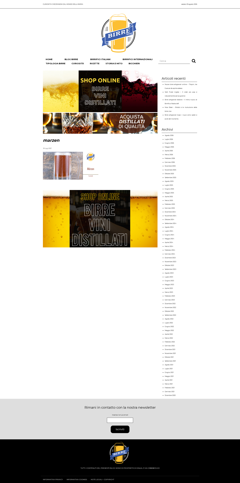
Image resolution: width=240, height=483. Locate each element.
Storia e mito (114, 63)
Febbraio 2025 (170, 204)
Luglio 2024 (169, 231)
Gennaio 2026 (170, 162)
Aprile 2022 (169, 334)
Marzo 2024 (169, 246)
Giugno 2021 (169, 372)
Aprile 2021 (168, 380)
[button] (193, 60)
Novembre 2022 (170, 307)
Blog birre (71, 59)
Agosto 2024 (169, 227)
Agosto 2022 (169, 319)
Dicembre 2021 (170, 349)
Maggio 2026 (169, 147)
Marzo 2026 (169, 155)
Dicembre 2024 (170, 212)
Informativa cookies (77, 479)
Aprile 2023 (169, 288)
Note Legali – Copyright (102, 479)
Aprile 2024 (169, 242)
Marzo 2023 (169, 292)
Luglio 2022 (169, 323)
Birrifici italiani (100, 59)
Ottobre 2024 (169, 219)
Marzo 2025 (169, 200)
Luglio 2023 (169, 277)
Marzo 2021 (169, 384)
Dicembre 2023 (170, 258)
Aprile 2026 (169, 151)
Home (49, 59)
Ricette (94, 63)
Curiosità (78, 63)
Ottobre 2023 (169, 265)
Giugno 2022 (169, 326)
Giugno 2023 (169, 281)
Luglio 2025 (169, 185)
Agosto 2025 (169, 181)
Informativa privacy (53, 479)
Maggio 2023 (169, 284)
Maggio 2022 (169, 330)
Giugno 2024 (169, 235)
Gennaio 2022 (170, 346)
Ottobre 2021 (169, 357)
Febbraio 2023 (170, 296)
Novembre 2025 (170, 170)
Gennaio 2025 (170, 208)
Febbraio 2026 (170, 158)
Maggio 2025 (169, 193)
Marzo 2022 (169, 338)
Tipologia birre (55, 63)
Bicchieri (134, 63)
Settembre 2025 (170, 177)
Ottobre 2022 (169, 311)
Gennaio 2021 (169, 392)
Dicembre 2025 (170, 166)
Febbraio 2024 (170, 250)
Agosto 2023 (169, 273)
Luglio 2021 (169, 369)
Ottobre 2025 (169, 174)
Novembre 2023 (170, 262)
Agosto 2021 (169, 365)
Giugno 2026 (169, 143)
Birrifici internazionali (138, 59)
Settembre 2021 (170, 361)
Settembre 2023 (170, 269)
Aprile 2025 (169, 197)
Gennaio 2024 (170, 254)
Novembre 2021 (170, 353)
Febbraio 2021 (170, 388)
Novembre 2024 (170, 216)
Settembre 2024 (170, 223)
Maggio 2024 (169, 239)
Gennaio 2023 (170, 300)
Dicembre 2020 (170, 395)
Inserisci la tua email (120, 415)
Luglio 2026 (169, 139)
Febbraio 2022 (170, 342)
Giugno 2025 (169, 189)
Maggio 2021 (169, 376)
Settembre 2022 (170, 315)
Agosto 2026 (169, 135)
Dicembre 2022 (170, 304)
